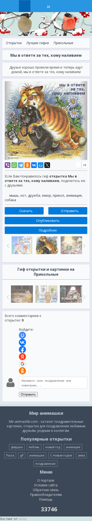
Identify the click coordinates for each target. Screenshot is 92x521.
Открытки (14, 43)
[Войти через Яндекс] (22, 356)
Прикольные (63, 43)
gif (21, 455)
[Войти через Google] (22, 363)
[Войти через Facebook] (22, 349)
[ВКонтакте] (34, 165)
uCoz (22, 518)
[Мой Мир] (40, 165)
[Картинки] (36, 6)
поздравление (45, 464)
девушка (17, 447)
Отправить (28, 394)
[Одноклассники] (27, 165)
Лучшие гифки (37, 43)
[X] (47, 165)
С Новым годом (61, 455)
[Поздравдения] (60, 6)
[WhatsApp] (14, 165)
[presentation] (7, 297)
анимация (74, 195)
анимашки (36, 455)
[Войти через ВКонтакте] (22, 342)
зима (81, 455)
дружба (34, 195)
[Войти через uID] (22, 335)
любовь (34, 447)
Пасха (10, 455)
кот (23, 195)
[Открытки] (24, 6)
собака (10, 200)
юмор (46, 195)
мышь (14, 195)
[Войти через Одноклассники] (22, 370)
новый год (52, 447)
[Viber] (7, 165)
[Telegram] (21, 165)
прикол (58, 195)
